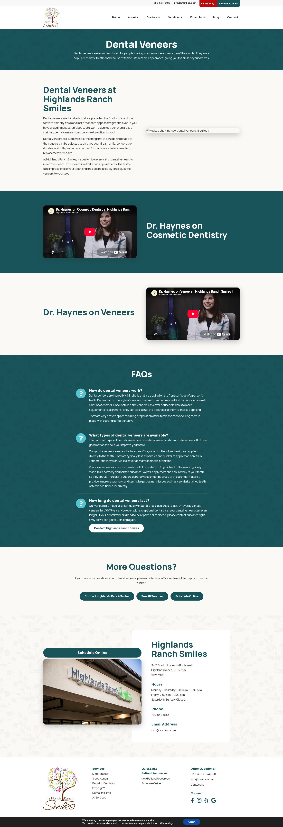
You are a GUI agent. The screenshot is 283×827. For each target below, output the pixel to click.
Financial (196, 17)
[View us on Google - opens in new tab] (213, 800)
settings (169, 823)
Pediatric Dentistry (103, 783)
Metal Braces (100, 774)
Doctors (152, 17)
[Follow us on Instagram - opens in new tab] (199, 800)
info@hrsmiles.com (184, 2)
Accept (191, 821)
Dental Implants (101, 793)
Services (174, 17)
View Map (157, 675)
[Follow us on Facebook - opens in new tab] (192, 800)
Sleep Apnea (100, 778)
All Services (99, 797)
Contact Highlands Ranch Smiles (116, 528)
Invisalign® (98, 788)
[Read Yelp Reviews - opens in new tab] (206, 800)
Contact (232, 17)
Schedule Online (186, 596)
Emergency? (208, 3)
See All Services (152, 596)
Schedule (228, 3)
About (132, 17)
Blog (216, 17)
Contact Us (197, 784)
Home (116, 17)
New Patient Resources (156, 778)
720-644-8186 (162, 2)
